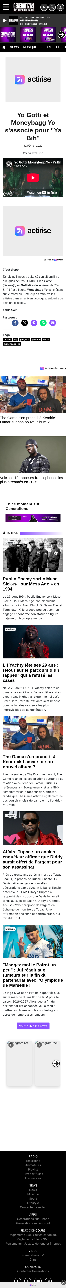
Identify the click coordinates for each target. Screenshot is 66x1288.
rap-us (7, 339)
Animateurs (33, 1165)
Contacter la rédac (33, 1207)
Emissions (33, 1161)
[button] (19, 1063)
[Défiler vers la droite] (56, 1063)
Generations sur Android (33, 1223)
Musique (30, 47)
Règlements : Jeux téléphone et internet (33, 1243)
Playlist (33, 1169)
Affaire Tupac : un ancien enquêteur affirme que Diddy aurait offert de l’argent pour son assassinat (33, 859)
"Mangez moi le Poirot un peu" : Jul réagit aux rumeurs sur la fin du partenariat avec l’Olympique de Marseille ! (33, 975)
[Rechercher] (52, 7)
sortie (46, 339)
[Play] (5, 20)
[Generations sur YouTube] (38, 1281)
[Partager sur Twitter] (23, 324)
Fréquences (33, 1178)
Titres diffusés (33, 1174)
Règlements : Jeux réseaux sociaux (33, 1235)
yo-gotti (24, 339)
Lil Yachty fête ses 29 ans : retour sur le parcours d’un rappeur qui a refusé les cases (31, 673)
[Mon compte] (60, 7)
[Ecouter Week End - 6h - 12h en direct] (33, 518)
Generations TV (33, 1255)
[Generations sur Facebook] (17, 1281)
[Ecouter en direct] (44, 7)
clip (15, 339)
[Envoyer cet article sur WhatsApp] (42, 324)
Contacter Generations (33, 1271)
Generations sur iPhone (33, 1219)
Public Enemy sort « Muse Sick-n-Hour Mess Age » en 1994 (31, 583)
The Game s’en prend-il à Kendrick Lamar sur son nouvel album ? (29, 761)
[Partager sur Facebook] (14, 324)
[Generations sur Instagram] (48, 1281)
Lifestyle (33, 1203)
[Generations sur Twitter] (27, 1281)
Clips (33, 1259)
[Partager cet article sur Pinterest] (33, 324)
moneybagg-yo (12, 343)
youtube (36, 339)
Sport (46, 47)
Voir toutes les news (33, 1026)
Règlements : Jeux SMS (33, 1239)
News (14, 47)
